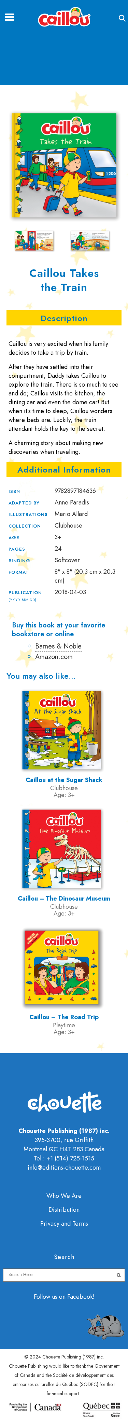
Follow (43, 1296)
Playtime (64, 1025)
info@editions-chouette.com (64, 1167)
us (54, 1296)
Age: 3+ (64, 795)
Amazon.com (54, 657)
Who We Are (64, 1196)
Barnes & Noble (58, 646)
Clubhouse (64, 788)
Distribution (64, 1210)
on (62, 1296)
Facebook (80, 1296)
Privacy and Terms (64, 1224)
